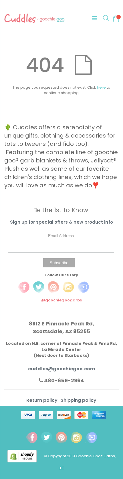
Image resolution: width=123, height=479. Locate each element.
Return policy (42, 400)
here (101, 87)
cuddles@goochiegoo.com (61, 368)
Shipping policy (79, 400)
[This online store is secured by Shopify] (25, 456)
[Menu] (94, 18)
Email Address (61, 235)
